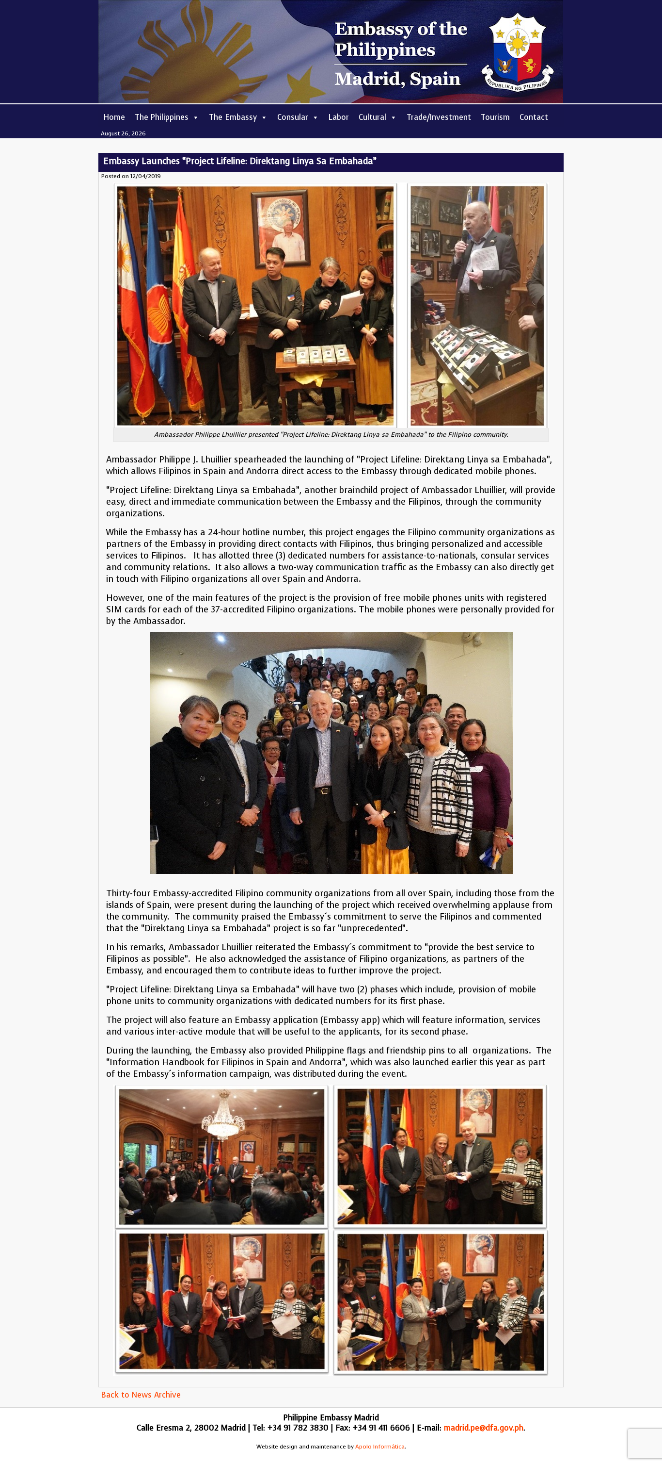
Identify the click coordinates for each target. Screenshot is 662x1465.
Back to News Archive (141, 1395)
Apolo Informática (380, 1446)
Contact (534, 117)
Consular (292, 117)
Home (114, 117)
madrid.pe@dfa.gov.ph (483, 1428)
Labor (339, 117)
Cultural (372, 117)
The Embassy (233, 117)
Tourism (495, 117)
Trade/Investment (439, 117)
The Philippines (162, 117)
